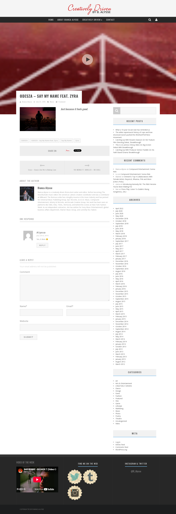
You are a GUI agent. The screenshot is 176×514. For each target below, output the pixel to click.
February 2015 (121, 316)
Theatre (119, 418)
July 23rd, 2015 (43, 236)
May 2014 (119, 336)
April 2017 (119, 251)
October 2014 (121, 326)
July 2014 (119, 334)
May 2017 (119, 248)
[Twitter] (74, 484)
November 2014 (122, 324)
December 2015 (122, 291)
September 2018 (122, 223)
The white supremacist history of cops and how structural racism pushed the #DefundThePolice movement (132, 134)
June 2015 (119, 306)
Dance (118, 388)
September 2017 (122, 241)
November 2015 (122, 294)
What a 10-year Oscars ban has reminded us (133, 130)
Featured (119, 398)
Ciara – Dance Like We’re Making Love (42, 169)
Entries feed (120, 444)
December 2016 (122, 261)
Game (118, 403)
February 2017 (121, 256)
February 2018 (121, 236)
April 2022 (119, 208)
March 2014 (120, 339)
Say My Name (66, 141)
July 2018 (119, 226)
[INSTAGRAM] (74, 500)
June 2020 (119, 213)
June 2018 (119, 228)
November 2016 (122, 264)
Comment (25, 271)
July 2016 (119, 274)
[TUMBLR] (90, 484)
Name (23, 306)
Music (52, 102)
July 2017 (119, 243)
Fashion (119, 396)
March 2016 (120, 284)
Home (51, 19)
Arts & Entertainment (124, 383)
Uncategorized (121, 421)
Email (69, 306)
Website (24, 321)
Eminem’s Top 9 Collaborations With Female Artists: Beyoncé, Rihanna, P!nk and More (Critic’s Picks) (132, 179)
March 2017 (120, 254)
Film (117, 401)
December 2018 (122, 218)
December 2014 (122, 321)
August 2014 (120, 331)
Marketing (119, 408)
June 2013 (119, 351)
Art (117, 381)
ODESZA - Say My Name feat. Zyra (44, 141)
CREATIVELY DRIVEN (91, 19)
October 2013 (121, 346)
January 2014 (121, 344)
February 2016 (121, 286)
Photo (118, 413)
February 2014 (121, 341)
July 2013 (119, 349)
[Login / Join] (156, 19)
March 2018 (120, 233)
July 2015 (119, 304)
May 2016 (119, 279)
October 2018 (121, 221)
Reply (42, 245)
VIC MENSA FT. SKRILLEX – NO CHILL (87, 169)
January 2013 (121, 359)
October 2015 (121, 296)
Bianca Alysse (27, 102)
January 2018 (121, 238)
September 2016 (122, 269)
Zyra (77, 141)
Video (118, 423)
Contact (110, 19)
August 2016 (120, 271)
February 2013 (121, 356)
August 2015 (120, 301)
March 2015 (120, 314)
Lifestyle (119, 406)
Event (118, 393)
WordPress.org (121, 449)
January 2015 (121, 319)
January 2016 (121, 289)
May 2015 (119, 309)
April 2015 (119, 311)
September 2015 (122, 299)
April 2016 (119, 281)
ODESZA (24, 141)
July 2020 (119, 211)
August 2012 (120, 361)
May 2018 (119, 231)
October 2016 (121, 266)
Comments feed (122, 447)
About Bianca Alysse (68, 19)
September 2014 (122, 329)
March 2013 (120, 354)
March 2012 (120, 364)
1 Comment (62, 102)
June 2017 (119, 246)
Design (118, 391)
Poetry (118, 416)
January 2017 (121, 259)
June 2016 (119, 276)
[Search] (150, 19)
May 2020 (119, 216)
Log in (118, 442)
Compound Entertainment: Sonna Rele (135, 174)
